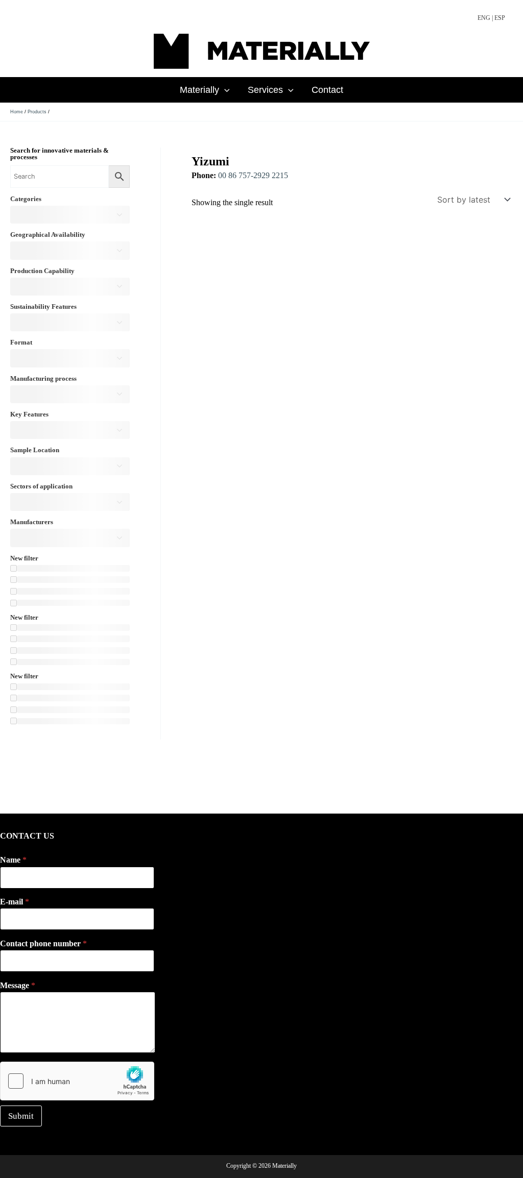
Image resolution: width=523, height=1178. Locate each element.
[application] (224, 90)
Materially (199, 90)
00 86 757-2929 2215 (253, 175)
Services (265, 90)
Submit (21, 1116)
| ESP (498, 18)
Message (17, 985)
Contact (327, 90)
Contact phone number (43, 943)
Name (13, 859)
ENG (484, 18)
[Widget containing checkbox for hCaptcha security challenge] (77, 1081)
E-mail (14, 901)
